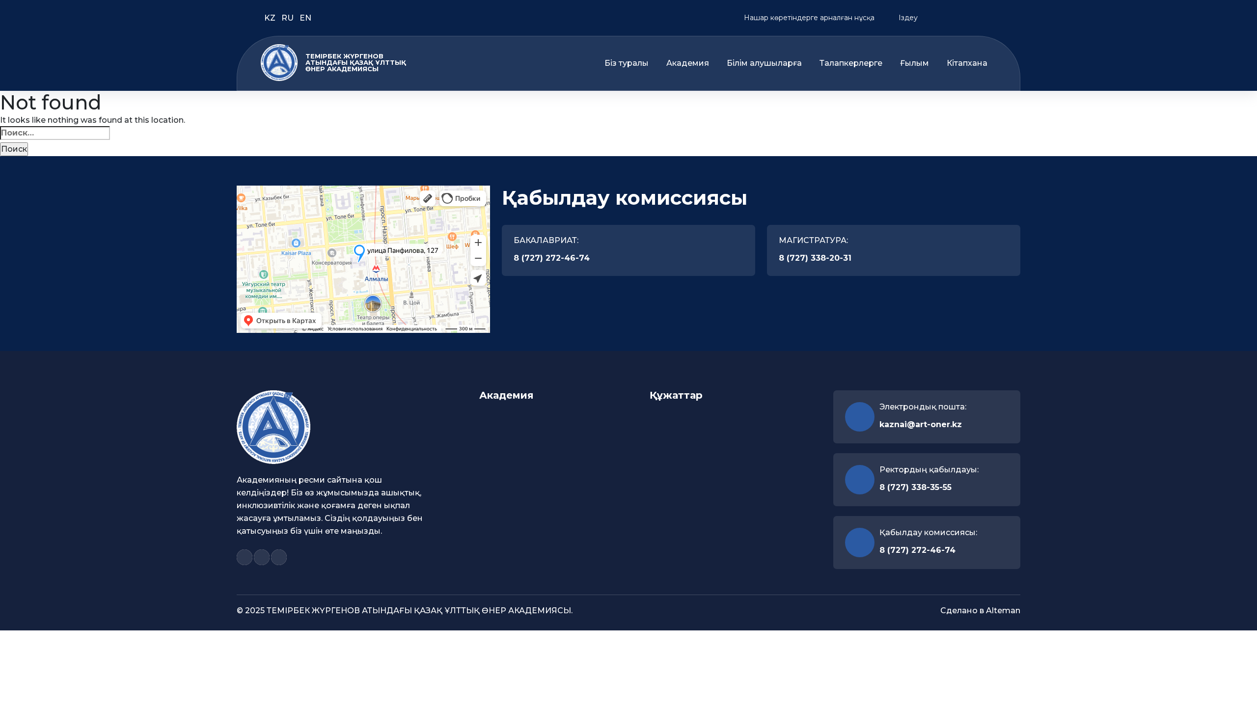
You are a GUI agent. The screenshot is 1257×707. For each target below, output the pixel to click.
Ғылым (914, 63)
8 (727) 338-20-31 (815, 258)
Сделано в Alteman (980, 610)
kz (270, 18)
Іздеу (907, 17)
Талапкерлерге (851, 63)
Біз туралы (626, 63)
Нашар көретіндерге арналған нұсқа (808, 17)
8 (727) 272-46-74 (552, 258)
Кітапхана (967, 63)
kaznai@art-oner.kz (920, 424)
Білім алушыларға (764, 63)
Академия (687, 63)
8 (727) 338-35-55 (915, 487)
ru (288, 18)
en (305, 18)
